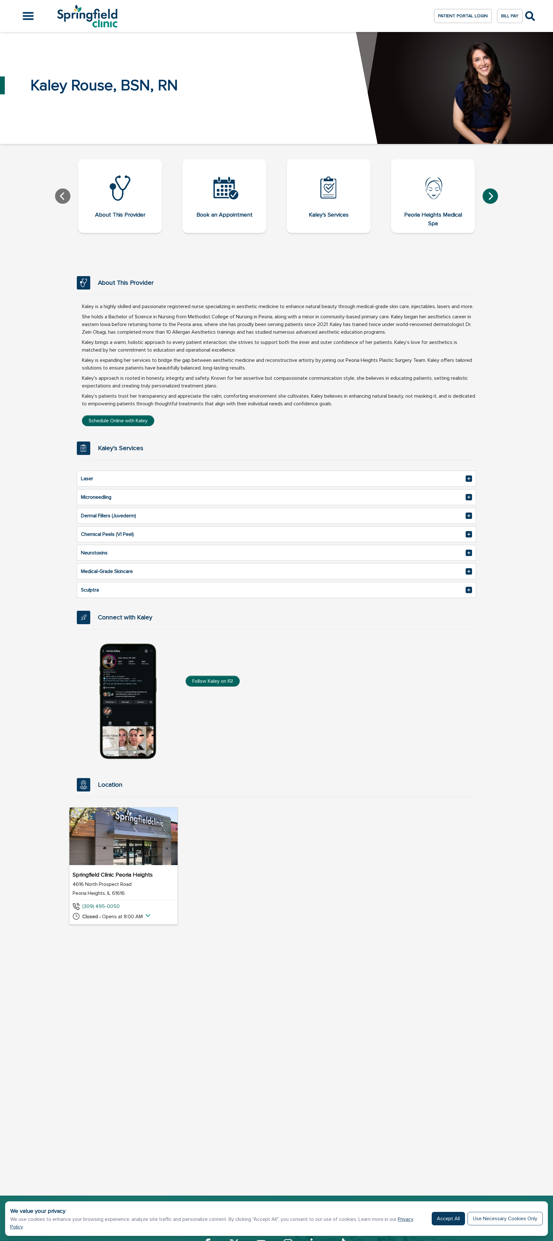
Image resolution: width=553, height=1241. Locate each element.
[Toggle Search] (530, 16)
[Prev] (62, 196)
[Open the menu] (28, 16)
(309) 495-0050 (101, 906)
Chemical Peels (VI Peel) (107, 534)
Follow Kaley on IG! (212, 681)
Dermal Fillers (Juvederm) (108, 516)
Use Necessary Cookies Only (505, 1218)
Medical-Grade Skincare (107, 571)
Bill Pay (509, 16)
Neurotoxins (94, 553)
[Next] (490, 196)
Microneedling (96, 497)
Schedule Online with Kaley (118, 421)
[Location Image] (123, 836)
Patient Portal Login (463, 16)
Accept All (448, 1218)
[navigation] (276, 196)
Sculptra (90, 590)
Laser (87, 478)
